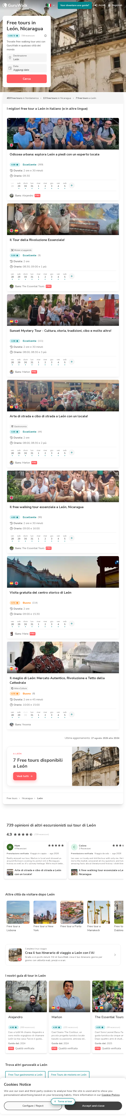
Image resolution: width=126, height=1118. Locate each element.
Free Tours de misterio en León (68, 1075)
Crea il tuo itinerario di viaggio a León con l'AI (59, 953)
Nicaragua (27, 798)
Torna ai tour (65, 1101)
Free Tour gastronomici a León (25, 1075)
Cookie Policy (111, 1095)
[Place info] (45, 35)
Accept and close (93, 1106)
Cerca (27, 79)
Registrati (117, 5)
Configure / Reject (32, 1106)
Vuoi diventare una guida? (74, 5)
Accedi (101, 5)
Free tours (12, 798)
